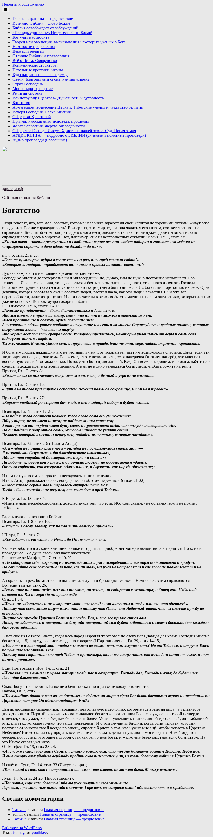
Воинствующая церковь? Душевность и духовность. (58, 98)
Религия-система (27, 93)
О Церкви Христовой (31, 116)
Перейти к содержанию (23, 4)
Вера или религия (28, 51)
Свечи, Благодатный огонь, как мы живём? (50, 79)
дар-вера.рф (12, 189)
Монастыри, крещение (32, 88)
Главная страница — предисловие (42, 18)
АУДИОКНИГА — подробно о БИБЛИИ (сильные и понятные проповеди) (79, 135)
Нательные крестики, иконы (37, 70)
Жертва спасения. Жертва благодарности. (49, 126)
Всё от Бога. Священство (34, 60)
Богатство (21, 102)
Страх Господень (27, 84)
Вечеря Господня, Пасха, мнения (41, 112)
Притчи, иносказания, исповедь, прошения (50, 121)
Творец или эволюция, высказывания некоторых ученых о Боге (69, 42)
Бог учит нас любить (30, 37)
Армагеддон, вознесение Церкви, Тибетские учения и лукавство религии (77, 107)
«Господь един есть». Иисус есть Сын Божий (52, 32)
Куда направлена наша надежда (40, 74)
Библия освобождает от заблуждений (45, 28)
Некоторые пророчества (33, 46)
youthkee (39, 832)
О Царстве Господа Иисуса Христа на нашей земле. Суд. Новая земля (74, 130)
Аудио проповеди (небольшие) (39, 140)
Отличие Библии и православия (40, 56)
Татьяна (19, 809)
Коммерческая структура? (35, 65)
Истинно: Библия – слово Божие (41, 23)
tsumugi (19, 832)
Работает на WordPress (22, 828)
